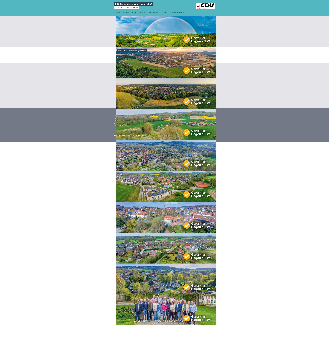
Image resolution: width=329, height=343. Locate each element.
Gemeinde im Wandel (177, 12)
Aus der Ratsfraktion (139, 12)
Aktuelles (126, 12)
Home (118, 12)
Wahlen (164, 12)
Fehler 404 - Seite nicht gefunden (132, 51)
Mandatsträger (154, 12)
